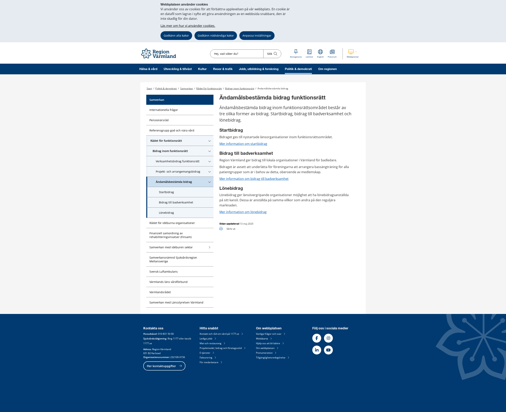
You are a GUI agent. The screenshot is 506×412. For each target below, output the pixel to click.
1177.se (147, 343)
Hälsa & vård (148, 69)
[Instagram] (328, 338)
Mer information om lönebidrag (243, 212)
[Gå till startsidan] (160, 58)
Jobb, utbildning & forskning (258, 69)
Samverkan (186, 88)
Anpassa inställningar (257, 35)
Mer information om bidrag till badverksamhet (254, 179)
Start (149, 88)
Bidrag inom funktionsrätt (239, 88)
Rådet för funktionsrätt (209, 88)
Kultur (202, 69)
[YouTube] (328, 350)
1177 (175, 338)
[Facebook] (316, 338)
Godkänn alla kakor (176, 35)
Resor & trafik (223, 69)
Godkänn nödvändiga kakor (216, 35)
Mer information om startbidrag (243, 144)
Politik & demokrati (298, 69)
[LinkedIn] (316, 350)
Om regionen (327, 69)
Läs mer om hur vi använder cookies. (187, 26)
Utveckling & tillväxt (178, 69)
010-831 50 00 (166, 333)
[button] (353, 54)
